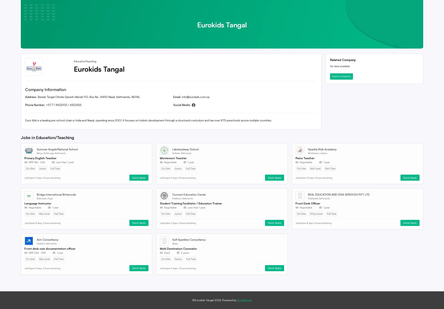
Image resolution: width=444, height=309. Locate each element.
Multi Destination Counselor (178, 248)
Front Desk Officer (308, 203)
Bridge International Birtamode (56, 194)
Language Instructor (38, 203)
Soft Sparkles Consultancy (189, 239)
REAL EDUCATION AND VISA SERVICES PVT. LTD (339, 194)
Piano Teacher (305, 158)
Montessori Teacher (173, 158)
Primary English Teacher (40, 158)
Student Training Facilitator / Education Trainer (191, 203)
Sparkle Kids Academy (322, 149)
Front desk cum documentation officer (50, 248)
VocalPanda (244, 300)
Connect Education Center (189, 194)
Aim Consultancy (47, 239)
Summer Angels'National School (57, 149)
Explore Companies (341, 76)
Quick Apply (139, 177)
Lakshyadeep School (185, 149)
